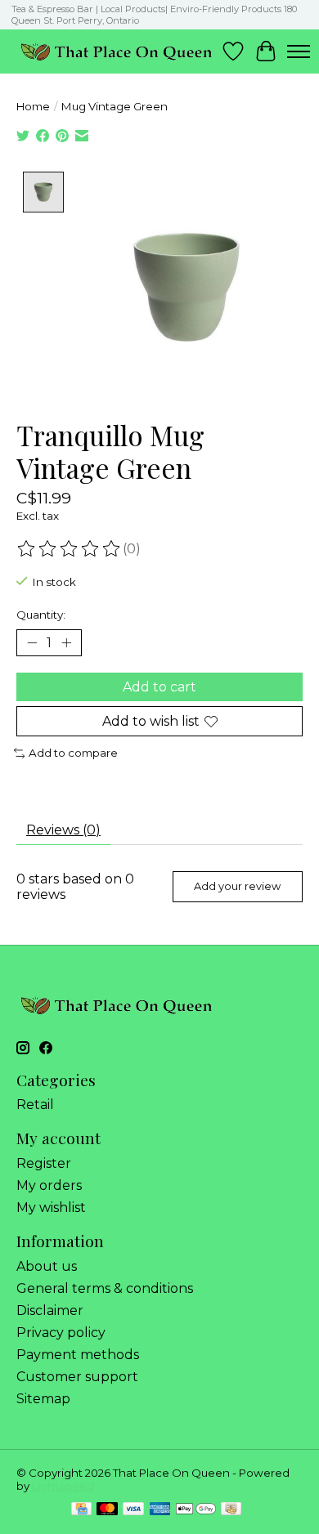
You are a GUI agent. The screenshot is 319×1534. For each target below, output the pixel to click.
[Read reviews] (69, 549)
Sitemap (43, 1399)
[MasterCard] (107, 1510)
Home (33, 106)
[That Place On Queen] (116, 51)
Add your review (237, 886)
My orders (49, 1185)
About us (46, 1266)
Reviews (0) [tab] (63, 830)
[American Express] (160, 1510)
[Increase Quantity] (66, 642)
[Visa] (133, 1510)
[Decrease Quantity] (32, 642)
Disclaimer (49, 1310)
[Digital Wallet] (196, 1510)
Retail (35, 1104)
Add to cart (159, 687)
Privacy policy (61, 1332)
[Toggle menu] (298, 51)
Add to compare (73, 752)
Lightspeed (63, 1485)
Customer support (77, 1376)
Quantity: (40, 614)
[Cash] (231, 1510)
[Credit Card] (81, 1510)
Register (43, 1163)
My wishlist (51, 1207)
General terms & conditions (104, 1288)
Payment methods (77, 1354)
